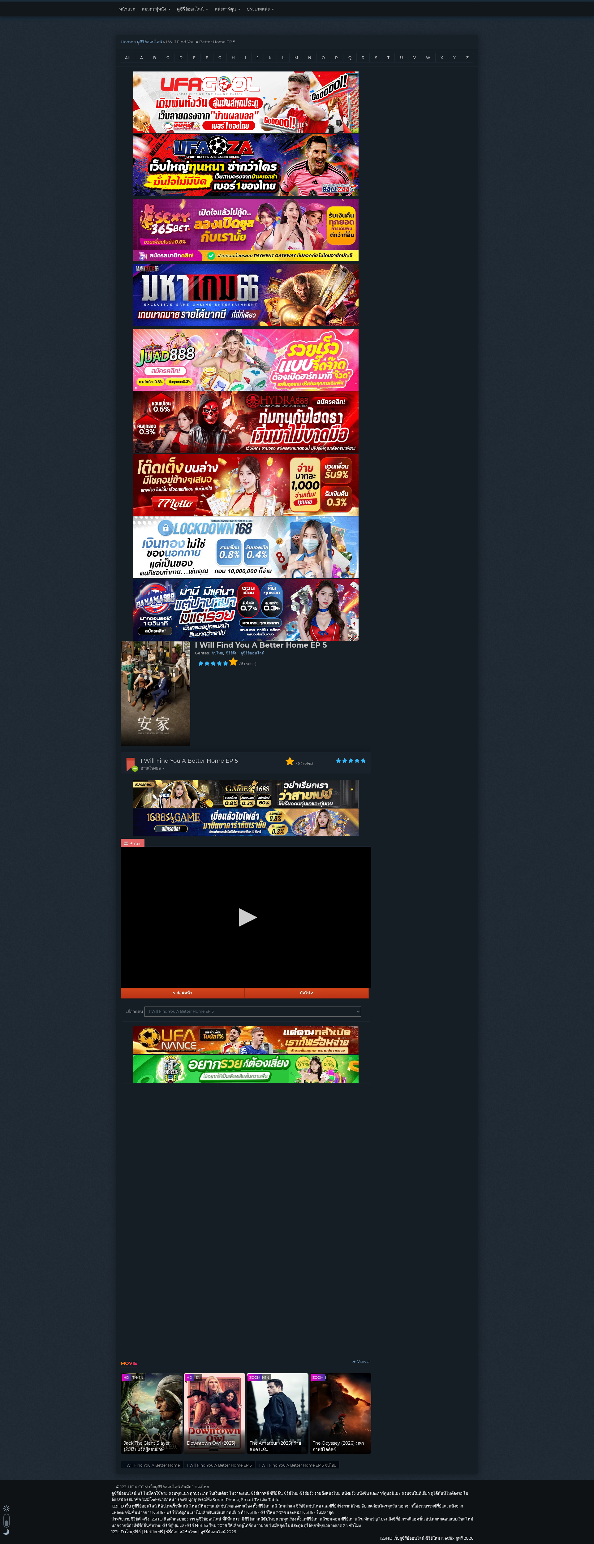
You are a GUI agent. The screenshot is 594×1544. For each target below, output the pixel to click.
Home (127, 41)
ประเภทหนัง (259, 9)
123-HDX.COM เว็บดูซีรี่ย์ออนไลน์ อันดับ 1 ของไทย (164, 1486)
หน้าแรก (127, 9)
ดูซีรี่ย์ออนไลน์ (191, 9)
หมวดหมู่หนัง (154, 9)
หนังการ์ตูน (226, 9)
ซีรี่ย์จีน (232, 653)
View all (363, 1361)
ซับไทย (217, 653)
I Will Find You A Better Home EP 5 (189, 760)
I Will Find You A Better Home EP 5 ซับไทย (297, 1465)
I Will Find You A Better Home (152, 1465)
